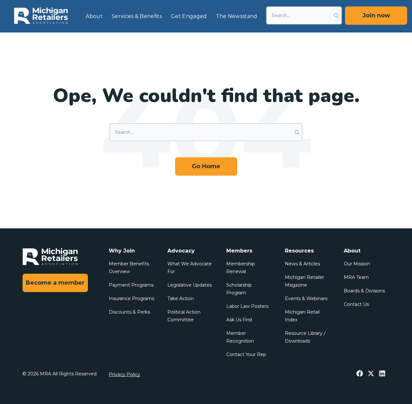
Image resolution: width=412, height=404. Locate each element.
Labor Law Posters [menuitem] (247, 306)
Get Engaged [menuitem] (189, 16)
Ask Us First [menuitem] (239, 320)
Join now (376, 15)
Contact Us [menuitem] (356, 304)
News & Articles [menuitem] (302, 264)
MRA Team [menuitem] (356, 277)
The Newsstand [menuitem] (237, 16)
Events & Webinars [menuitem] (306, 298)
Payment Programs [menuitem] (131, 285)
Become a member (55, 282)
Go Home (206, 166)
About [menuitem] (94, 16)
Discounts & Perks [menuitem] (129, 312)
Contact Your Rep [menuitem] (246, 354)
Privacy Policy (124, 374)
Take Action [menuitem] (180, 298)
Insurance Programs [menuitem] (131, 298)
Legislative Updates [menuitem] (189, 285)
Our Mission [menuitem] (357, 264)
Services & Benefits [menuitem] (137, 16)
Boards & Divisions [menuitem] (364, 291)
